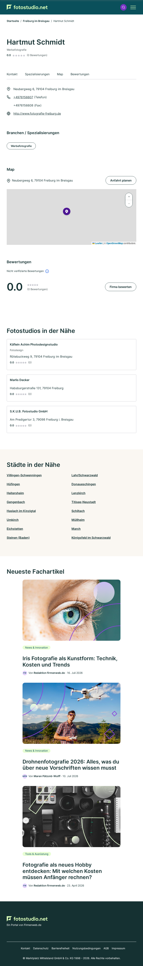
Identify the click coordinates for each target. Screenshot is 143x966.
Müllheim (78, 520)
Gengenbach (16, 502)
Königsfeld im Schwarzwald (91, 537)
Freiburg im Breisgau (36, 20)
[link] (71, 354)
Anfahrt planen (121, 180)
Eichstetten (15, 529)
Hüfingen (13, 484)
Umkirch (13, 520)
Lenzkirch (78, 493)
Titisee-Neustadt (84, 502)
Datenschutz (41, 948)
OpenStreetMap (114, 243)
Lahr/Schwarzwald (85, 475)
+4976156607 (23, 97)
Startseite (13, 20)
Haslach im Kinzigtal (21, 511)
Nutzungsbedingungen (86, 948)
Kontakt (25, 948)
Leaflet (98, 243)
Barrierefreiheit (60, 948)
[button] (123, 7)
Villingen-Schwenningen (24, 475)
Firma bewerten (121, 287)
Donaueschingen (84, 484)
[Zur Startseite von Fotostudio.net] (27, 7)
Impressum (118, 948)
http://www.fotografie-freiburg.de (37, 113)
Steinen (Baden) (18, 537)
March (76, 529)
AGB (106, 948)
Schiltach (78, 511)
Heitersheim (15, 493)
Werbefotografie (21, 146)
